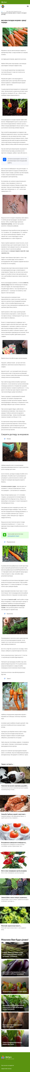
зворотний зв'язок (6, 1068)
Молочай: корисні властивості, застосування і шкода (10, 926)
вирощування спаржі (13, 536)
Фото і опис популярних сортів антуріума (14, 871)
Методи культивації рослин (13, 11)
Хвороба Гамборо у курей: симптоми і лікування (13, 814)
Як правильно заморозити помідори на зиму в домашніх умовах (13, 842)
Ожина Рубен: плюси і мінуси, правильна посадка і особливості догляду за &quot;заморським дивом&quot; (14, 897)
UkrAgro (2, 6)
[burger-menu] (28, 6)
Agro (4, 2)
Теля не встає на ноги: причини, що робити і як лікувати (15, 786)
